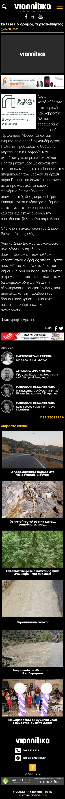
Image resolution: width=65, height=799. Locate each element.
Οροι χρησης (33, 774)
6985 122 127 (31, 750)
